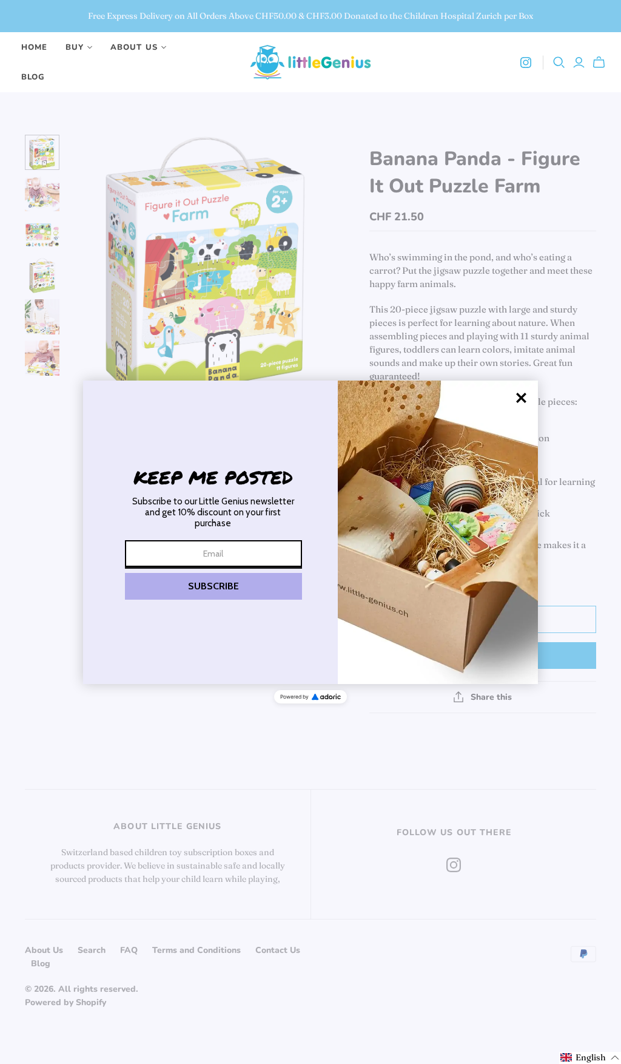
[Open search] (559, 62)
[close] (521, 398)
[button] (213, 586)
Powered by (294, 697)
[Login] (578, 62)
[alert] (310, 532)
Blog (33, 77)
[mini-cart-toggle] (600, 62)
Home (34, 47)
